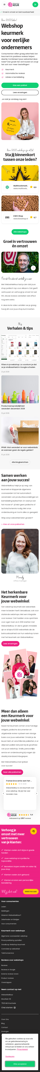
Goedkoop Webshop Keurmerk (13, 944)
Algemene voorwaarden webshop (14, 936)
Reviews (4, 965)
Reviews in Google (8, 970)
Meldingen (5, 911)
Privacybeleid (22, 1049)
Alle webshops (20, 232)
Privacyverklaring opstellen (11, 940)
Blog (3, 1023)
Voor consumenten (8, 924)
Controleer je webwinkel (10, 949)
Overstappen (6, 982)
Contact (4, 1027)
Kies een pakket (20, 85)
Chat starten (7, 1007)
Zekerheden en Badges (10, 919)
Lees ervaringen (20, 92)
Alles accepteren (20, 1064)
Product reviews (7, 978)
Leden (3, 907)
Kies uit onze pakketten (13, 524)
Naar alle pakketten (12, 772)
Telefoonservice (7, 953)
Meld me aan (31, 891)
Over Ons (5, 1019)
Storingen (5, 1031)
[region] (20, 556)
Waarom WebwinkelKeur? (11, 915)
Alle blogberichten (20, 462)
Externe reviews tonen (9, 974)
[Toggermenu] (4, 4)
